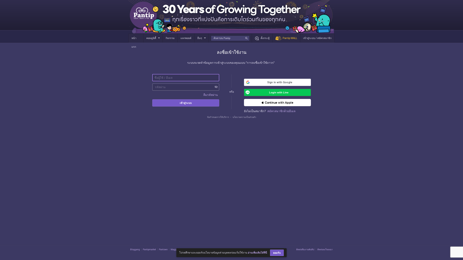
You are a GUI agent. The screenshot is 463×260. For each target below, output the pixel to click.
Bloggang (135, 249)
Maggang (175, 249)
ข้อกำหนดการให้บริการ (218, 117)
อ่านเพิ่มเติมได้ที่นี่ (257, 252)
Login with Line (278, 92)
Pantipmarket (149, 249)
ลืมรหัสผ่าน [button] (210, 95)
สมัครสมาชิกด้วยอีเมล (281, 111)
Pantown (163, 249)
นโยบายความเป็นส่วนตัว (244, 117)
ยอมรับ (277, 252)
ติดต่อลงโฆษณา (325, 249)
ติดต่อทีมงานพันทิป (305, 249)
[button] (277, 102)
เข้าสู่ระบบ (186, 102)
